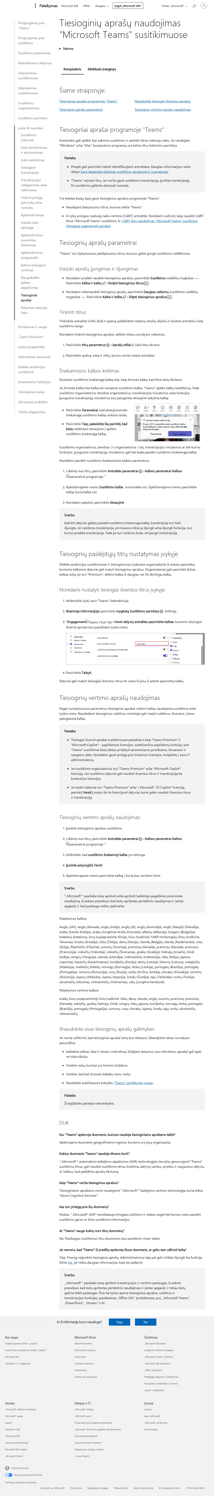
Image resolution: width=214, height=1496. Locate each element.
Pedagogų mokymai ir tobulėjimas (161, 1376)
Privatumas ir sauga (32, 327)
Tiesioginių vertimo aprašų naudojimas (163, 109)
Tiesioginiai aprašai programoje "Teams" (88, 101)
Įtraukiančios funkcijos (34, 382)
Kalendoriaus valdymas (35, 63)
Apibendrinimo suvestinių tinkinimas (32, 240)
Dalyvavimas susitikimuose (28, 75)
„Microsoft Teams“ (14, 1456)
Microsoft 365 (69, 6)
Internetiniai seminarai (34, 357)
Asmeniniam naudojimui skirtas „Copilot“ (25, 1350)
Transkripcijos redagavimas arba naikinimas (34, 185)
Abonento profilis (83, 1343)
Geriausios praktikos (33, 402)
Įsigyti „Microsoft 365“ (128, 6)
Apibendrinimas (32, 215)
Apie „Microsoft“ (152, 1416)
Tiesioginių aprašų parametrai (80, 109)
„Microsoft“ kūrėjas (84, 1409)
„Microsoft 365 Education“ (157, 1363)
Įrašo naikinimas (33, 160)
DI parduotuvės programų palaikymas (93, 1422)
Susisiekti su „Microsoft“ (53, 1488)
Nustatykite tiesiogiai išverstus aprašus (163, 101)
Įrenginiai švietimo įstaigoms (159, 1350)
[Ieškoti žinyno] (194, 5)
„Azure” (9, 1422)
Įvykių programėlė (31, 347)
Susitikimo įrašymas (28, 137)
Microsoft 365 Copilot (16, 1449)
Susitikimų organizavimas (28, 105)
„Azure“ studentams (154, 1390)
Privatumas (76, 1488)
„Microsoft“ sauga (14, 1416)
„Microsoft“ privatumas (156, 1422)
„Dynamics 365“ (13, 1429)
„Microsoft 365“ (13, 1436)
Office (86, 6)
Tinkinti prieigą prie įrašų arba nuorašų (31, 202)
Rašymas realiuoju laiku (34, 310)
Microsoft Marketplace (86, 1436)
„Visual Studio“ (82, 1456)
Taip (119, 1322)
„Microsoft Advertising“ (16, 1442)
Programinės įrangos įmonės (89, 1449)
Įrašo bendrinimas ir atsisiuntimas (34, 150)
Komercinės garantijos (86, 1376)
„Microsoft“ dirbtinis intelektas (20, 1409)
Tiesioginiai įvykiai (31, 392)
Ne (146, 1322)
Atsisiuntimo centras (85, 1350)
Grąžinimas (80, 1356)
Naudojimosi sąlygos (98, 1488)
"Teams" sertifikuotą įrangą (133, 1083)
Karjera (148, 1409)
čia (70, 1262)
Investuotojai (151, 1429)
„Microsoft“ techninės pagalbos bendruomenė (98, 1429)
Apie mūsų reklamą (143, 1488)
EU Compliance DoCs (169, 1488)
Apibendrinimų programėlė (32, 255)
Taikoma (67, 48)
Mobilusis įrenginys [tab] (102, 69)
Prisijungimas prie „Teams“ (31, 25)
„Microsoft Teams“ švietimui (158, 1356)
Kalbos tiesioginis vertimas (33, 267)
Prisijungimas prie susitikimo (31, 40)
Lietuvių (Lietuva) (19, 1468)
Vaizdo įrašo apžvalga (30, 225)
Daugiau (100, 6)
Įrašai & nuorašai (30, 128)
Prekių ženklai (121, 1488)
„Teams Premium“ (31, 337)
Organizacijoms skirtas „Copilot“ (21, 1343)
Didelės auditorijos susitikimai (31, 369)
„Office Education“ (153, 1370)
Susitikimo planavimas (34, 53)
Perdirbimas (81, 1370)
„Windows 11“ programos (18, 1363)
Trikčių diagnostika (31, 412)
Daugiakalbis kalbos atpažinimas (30, 282)
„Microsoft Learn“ (83, 1416)
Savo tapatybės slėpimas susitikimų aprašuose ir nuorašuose (124, 171)
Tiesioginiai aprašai (29, 297)
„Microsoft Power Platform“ (88, 1442)
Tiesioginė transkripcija (30, 170)
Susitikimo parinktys (33, 118)
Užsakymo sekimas (84, 1363)
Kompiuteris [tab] (72, 69)
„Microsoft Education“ (155, 1343)
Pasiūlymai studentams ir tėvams (161, 1383)
